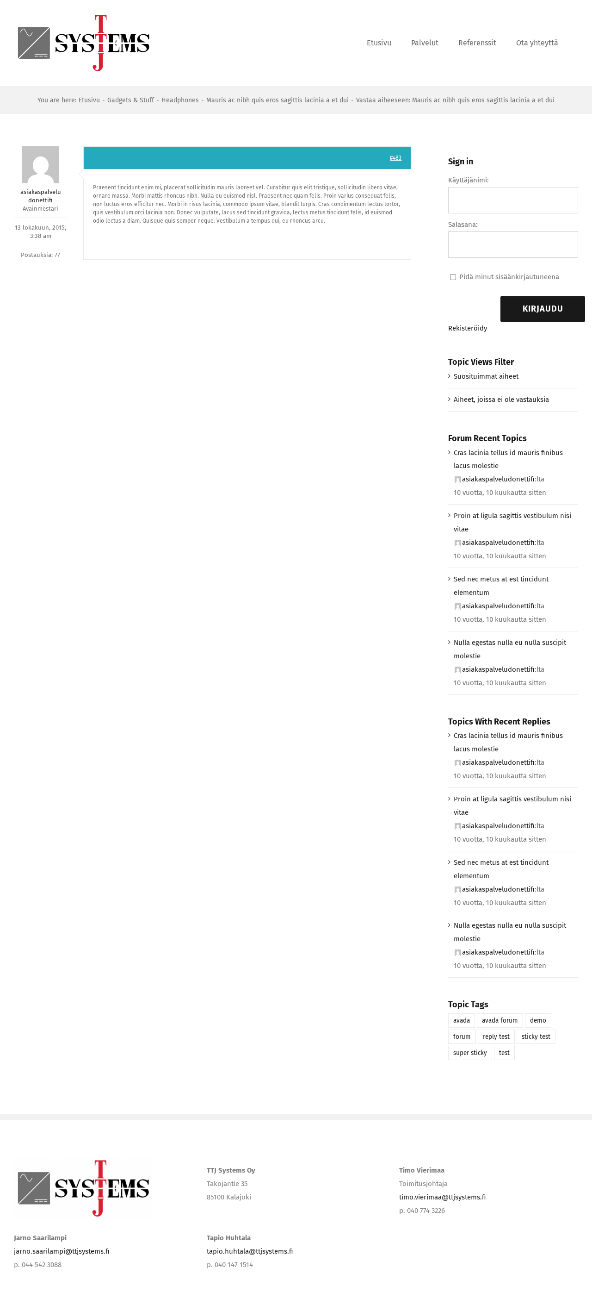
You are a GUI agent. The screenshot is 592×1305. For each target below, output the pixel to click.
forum (462, 1037)
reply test (496, 1037)
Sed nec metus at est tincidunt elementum (501, 586)
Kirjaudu (543, 309)
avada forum (500, 1020)
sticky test (536, 1037)
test (504, 1053)
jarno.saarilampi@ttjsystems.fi (62, 1251)
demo (538, 1020)
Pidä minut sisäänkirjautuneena (509, 277)
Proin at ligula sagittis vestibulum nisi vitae (512, 522)
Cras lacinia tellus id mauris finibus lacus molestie (508, 459)
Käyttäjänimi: (468, 180)
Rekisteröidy (467, 328)
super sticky (470, 1053)
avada (461, 1020)
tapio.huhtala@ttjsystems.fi (250, 1251)
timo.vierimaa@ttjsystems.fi (442, 1197)
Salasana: (463, 224)
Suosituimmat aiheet (486, 376)
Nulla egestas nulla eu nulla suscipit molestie (510, 649)
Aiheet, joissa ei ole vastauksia (501, 399)
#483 (395, 158)
